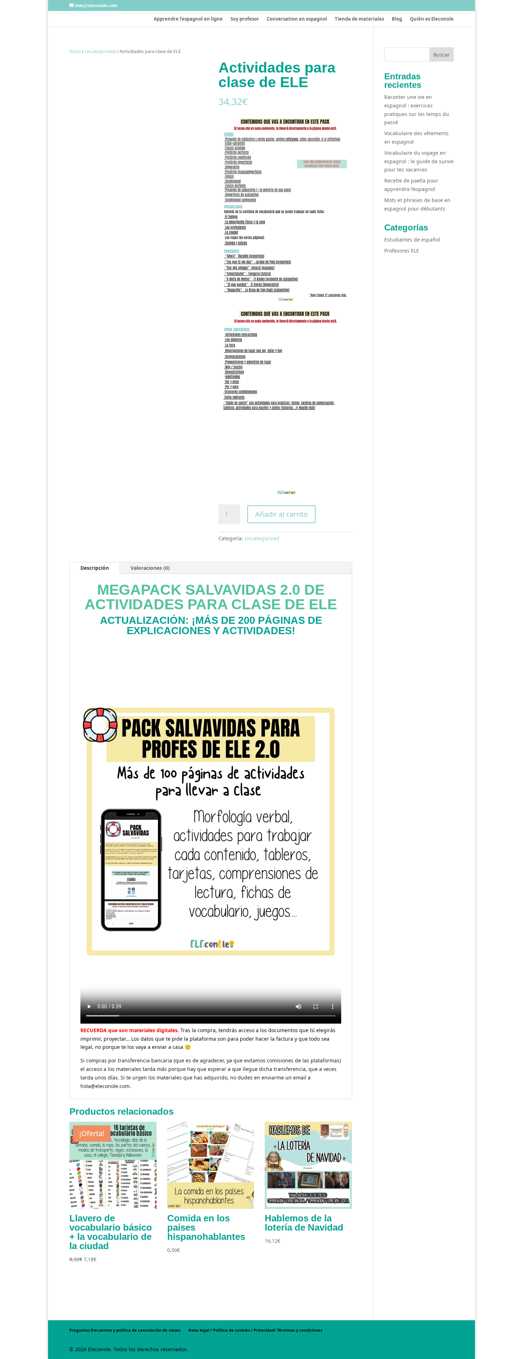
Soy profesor (245, 19)
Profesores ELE (401, 250)
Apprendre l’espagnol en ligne (188, 19)
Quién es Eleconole (432, 19)
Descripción (94, 567)
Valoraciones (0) (150, 567)
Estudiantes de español (412, 239)
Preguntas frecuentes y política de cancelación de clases (124, 1330)
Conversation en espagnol (297, 19)
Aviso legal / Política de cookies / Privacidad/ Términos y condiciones (255, 1330)
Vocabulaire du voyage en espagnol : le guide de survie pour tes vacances (419, 161)
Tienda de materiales (359, 19)
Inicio (75, 51)
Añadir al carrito (281, 514)
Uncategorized (100, 51)
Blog (397, 19)
